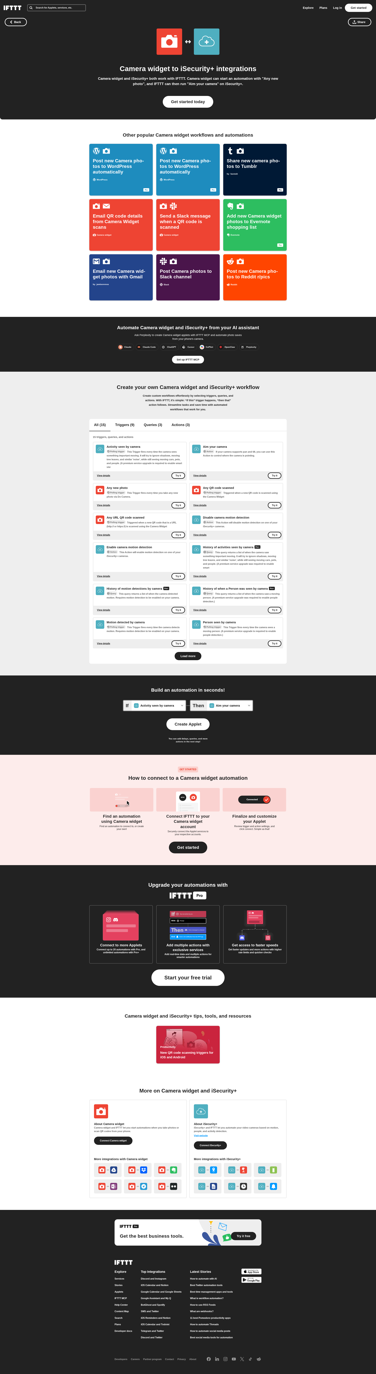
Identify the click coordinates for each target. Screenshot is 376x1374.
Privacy (181, 1359)
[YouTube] (233, 1359)
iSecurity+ (197, 69)
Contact (169, 1359)
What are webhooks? (202, 1311)
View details (103, 475)
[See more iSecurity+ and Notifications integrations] (267, 1186)
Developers (121, 1359)
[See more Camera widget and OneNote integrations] (108, 1186)
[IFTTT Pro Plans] (257, 547)
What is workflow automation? (207, 1298)
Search (118, 1318)
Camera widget (145, 69)
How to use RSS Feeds (203, 1305)
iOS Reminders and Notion (156, 1318)
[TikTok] (250, 1359)
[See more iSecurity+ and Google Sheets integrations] (207, 1186)
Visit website (201, 1135)
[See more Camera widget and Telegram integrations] (138, 1186)
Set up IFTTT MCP (188, 359)
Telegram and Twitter (152, 1331)
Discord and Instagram (153, 1278)
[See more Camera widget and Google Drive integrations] (108, 1170)
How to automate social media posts (210, 1331)
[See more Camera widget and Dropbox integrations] (138, 1170)
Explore (308, 7)
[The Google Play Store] (251, 1280)
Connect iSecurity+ (210, 1145)
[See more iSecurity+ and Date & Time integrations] (237, 1186)
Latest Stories (200, 1272)
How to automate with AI (203, 1278)
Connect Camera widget (113, 1140)
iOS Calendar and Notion (154, 1285)
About (192, 1359)
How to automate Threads (204, 1324)
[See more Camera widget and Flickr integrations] (168, 1186)
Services (119, 1278)
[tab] (99, 425)
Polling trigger (117, 451)
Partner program (152, 1359)
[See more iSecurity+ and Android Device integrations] (267, 1170)
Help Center (121, 1305)
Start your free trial (188, 978)
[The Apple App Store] (251, 1272)
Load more (188, 656)
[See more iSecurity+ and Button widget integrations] (237, 1170)
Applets (119, 1292)
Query (210, 552)
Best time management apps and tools (211, 1292)
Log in (337, 7)
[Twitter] (242, 1359)
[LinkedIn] (217, 1359)
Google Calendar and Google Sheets (161, 1292)
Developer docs (123, 1331)
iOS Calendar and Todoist (155, 1324)
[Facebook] (208, 1359)
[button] (188, 847)
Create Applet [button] (188, 724)
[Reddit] (258, 1359)
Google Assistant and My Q (156, 1298)
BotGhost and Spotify (153, 1305)
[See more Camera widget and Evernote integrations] (168, 1170)
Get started (358, 7)
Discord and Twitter (151, 1337)
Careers (135, 1359)
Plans (323, 7)
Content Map (122, 1311)
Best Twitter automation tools (206, 1285)
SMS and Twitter (150, 1311)
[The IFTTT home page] (12, 7)
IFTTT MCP (121, 1298)
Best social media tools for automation (211, 1337)
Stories (118, 1285)
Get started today (188, 101)
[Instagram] (225, 1359)
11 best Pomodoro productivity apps (210, 1318)
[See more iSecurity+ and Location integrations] (207, 1170)
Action (210, 451)
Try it (178, 475)
